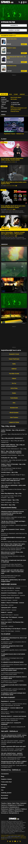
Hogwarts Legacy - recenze (9, 600)
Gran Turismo (14, 417)
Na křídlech (4, 798)
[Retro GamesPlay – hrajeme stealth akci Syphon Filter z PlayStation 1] (14, 223)
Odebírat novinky (14, 30)
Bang (2, 776)
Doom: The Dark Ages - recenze (10, 631)
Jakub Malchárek (10, 161)
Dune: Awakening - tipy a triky (10, 502)
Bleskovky (4, 142)
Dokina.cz (4, 811)
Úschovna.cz (4, 809)
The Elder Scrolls (14, 373)
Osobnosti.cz (5, 807)
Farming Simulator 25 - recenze (10, 597)
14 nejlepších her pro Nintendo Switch (12, 662)
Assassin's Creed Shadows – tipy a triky (12, 455)
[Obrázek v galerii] (14, 254)
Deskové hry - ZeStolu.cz (11, 770)
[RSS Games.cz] (20, 841)
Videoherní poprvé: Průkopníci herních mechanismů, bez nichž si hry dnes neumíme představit (12, 513)
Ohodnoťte (14, 25)
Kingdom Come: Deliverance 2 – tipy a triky (13, 448)
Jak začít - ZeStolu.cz (9, 731)
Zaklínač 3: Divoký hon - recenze (10, 588)
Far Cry (14, 383)
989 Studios (14, 99)
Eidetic (19, 97)
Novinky (3, 190)
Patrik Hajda (9, 209)
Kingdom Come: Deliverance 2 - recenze (13, 595)
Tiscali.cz (4, 803)
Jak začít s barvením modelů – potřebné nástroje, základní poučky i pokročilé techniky (13, 742)
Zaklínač (14, 368)
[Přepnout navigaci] (21, 2)
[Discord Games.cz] (15, 841)
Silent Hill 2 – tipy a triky (8, 504)
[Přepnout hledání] (19, 2)
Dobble (3, 787)
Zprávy (9, 803)
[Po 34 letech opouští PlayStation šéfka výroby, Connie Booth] (14, 149)
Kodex (22, 835)
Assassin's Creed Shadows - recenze (12, 593)
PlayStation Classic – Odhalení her (14, 133)
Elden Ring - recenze (7, 605)
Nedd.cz (11, 809)
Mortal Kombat (14, 412)
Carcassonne (5, 773)
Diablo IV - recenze (6, 612)
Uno (2, 790)
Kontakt (3, 836)
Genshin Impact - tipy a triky (9, 472)
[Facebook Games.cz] (8, 841)
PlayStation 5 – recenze (8, 701)
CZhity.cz (11, 811)
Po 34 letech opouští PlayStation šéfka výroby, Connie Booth (12, 159)
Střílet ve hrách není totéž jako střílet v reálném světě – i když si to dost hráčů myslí (12, 571)
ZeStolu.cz (20, 805)
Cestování (23, 803)
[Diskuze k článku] (16, 161)
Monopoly (4, 784)
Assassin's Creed (14, 354)
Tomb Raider (14, 398)
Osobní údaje (17, 835)
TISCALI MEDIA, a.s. (16, 837)
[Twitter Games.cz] (10, 841)
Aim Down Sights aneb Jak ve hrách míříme (14, 541)
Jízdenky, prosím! (6, 792)
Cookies (12, 835)
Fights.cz (24, 809)
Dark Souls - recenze (7, 626)
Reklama (3, 835)
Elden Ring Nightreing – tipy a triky (11, 493)
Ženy (17, 803)
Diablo (14, 393)
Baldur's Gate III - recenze (8, 610)
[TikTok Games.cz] (18, 841)
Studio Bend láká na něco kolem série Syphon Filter (13, 182)
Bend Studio (14, 97)
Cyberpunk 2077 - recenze (9, 607)
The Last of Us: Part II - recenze (10, 590)
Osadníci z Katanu (6, 779)
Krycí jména (4, 795)
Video (2, 216)
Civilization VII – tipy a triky (9, 457)
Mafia (14, 364)
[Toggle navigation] (26, 2)
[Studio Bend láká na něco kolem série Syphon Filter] (14, 173)
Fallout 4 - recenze (6, 619)
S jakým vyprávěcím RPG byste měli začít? (13, 746)
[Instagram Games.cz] (13, 841)
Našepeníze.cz (19, 811)
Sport (13, 803)
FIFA (14, 402)
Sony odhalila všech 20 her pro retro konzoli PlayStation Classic (13, 206)
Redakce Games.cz (10, 235)
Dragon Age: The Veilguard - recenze (12, 617)
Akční (12, 106)
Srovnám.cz (4, 813)
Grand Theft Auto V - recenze (9, 615)
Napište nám (23, 836)
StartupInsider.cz (14, 813)
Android (13, 111)
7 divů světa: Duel (6, 782)
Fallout (14, 378)
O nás (6, 836)
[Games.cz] (7, 2)
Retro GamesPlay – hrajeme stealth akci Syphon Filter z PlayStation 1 (13, 233)
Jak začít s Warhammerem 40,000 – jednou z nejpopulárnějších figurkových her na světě (14, 736)
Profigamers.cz (12, 805)
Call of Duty (14, 388)
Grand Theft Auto (14, 359)
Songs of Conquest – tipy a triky (10, 483)
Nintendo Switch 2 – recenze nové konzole (13, 716)
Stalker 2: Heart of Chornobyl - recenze (12, 602)
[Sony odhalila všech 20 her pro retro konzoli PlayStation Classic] (14, 196)
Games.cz (4, 805)
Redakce (8, 835)
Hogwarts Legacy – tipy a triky (10, 500)
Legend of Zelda (14, 422)
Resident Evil (14, 407)
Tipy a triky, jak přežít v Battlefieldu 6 (12, 438)
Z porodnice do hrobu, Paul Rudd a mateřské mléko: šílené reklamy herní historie (12, 566)
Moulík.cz (18, 809)
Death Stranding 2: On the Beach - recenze (13, 628)
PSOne (17, 111)
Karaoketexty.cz (14, 807)
